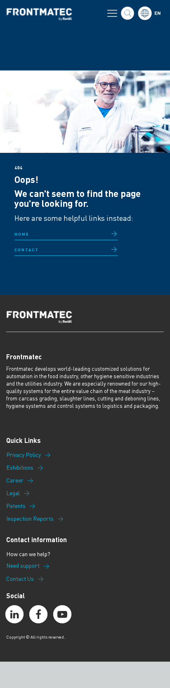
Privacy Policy (23, 455)
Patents (16, 506)
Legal (13, 493)
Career (15, 480)
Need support (23, 565)
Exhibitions (19, 467)
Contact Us (20, 579)
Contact (26, 249)
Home (21, 234)
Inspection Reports (30, 518)
